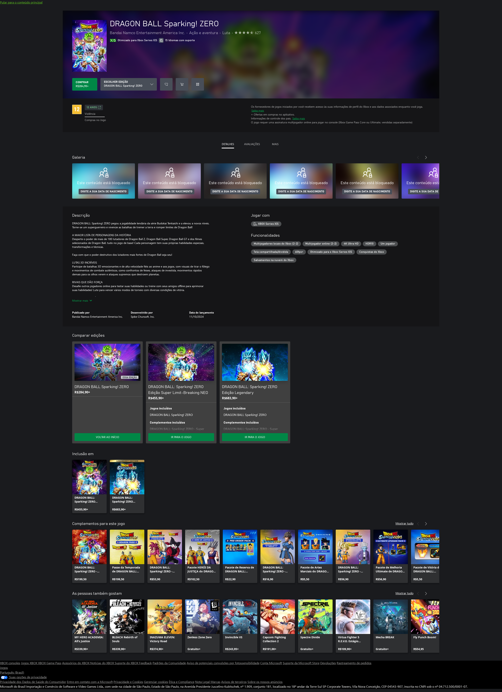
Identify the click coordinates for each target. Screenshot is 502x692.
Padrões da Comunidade (169, 663)
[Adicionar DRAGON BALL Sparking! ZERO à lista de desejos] (166, 84)
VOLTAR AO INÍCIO (107, 437)
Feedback (145, 663)
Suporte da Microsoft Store (301, 663)
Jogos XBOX (29, 663)
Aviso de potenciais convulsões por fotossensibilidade (223, 663)
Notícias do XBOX (102, 663)
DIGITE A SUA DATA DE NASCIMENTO (103, 191)
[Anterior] (418, 157)
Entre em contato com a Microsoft (90, 682)
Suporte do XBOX (127, 663)
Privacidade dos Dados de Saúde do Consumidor (33, 682)
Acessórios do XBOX (76, 663)
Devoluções (328, 663)
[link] (89, 486)
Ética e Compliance (181, 682)
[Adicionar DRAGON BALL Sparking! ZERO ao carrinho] (182, 84)
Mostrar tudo (404, 523)
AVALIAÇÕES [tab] (252, 144)
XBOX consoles (10, 663)
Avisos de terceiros (234, 682)
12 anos (92, 107)
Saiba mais (257, 110)
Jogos (4, 668)
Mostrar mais (80, 300)
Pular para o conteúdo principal (21, 2)
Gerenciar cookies (156, 682)
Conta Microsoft (271, 663)
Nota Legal (203, 682)
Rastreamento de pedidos (354, 663)
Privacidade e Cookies (128, 682)
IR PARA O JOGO (181, 437)
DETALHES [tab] (228, 144)
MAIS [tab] (275, 144)
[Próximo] (426, 157)
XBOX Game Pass (49, 663)
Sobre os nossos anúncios (265, 682)
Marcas (215, 682)
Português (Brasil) (12, 672)
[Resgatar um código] (197, 84)
